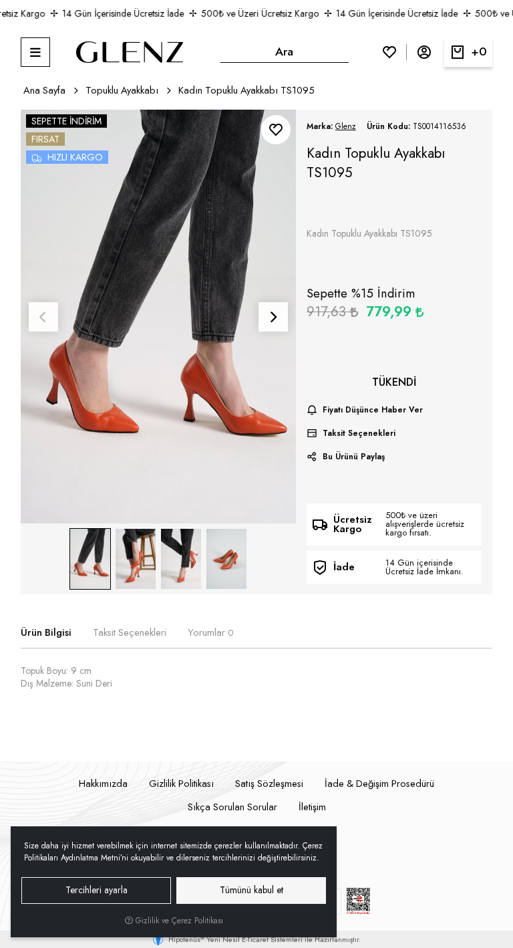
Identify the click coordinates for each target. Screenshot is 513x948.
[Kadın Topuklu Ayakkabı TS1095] (159, 317)
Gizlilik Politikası (181, 783)
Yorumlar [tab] (210, 632)
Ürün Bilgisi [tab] (46, 632)
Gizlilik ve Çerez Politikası (178, 921)
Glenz (345, 126)
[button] (35, 52)
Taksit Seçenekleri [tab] (129, 632)
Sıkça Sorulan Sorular (232, 807)
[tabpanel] (257, 689)
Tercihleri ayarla (96, 890)
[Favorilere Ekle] (276, 129)
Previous (43, 317)
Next (273, 317)
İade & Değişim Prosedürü (379, 783)
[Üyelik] (424, 52)
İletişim (312, 807)
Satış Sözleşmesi (269, 783)
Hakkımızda (103, 783)
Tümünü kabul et (251, 890)
